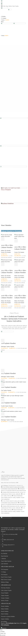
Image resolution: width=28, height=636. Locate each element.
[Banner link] (14, 131)
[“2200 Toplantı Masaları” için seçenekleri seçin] (2, 384)
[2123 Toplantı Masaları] (14, 360)
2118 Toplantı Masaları (8, 343)
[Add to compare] (23, 289)
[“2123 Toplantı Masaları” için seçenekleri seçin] (2, 370)
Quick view (19, 289)
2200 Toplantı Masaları (8, 387)
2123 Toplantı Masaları (8, 373)
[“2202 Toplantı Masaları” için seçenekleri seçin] (2, 414)
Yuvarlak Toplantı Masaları (7, 406)
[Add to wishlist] (16, 292)
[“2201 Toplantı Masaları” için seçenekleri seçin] (2, 400)
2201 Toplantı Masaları (8, 403)
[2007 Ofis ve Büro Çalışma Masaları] (20, 286)
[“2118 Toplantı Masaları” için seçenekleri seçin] (2, 340)
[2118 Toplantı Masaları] (7, 334)
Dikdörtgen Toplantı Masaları (7, 346)
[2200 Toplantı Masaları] (13, 382)
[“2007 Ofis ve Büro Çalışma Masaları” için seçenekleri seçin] (16, 289)
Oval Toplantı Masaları (6, 390)
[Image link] (6, 522)
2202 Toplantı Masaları (8, 417)
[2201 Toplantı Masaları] (14, 396)
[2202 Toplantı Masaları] (11, 411)
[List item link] (14, 539)
